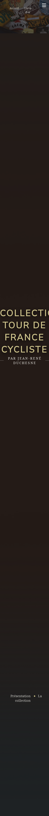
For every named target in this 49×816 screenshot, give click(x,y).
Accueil (14, 8)
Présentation (20, 696)
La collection (28, 698)
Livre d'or (27, 10)
